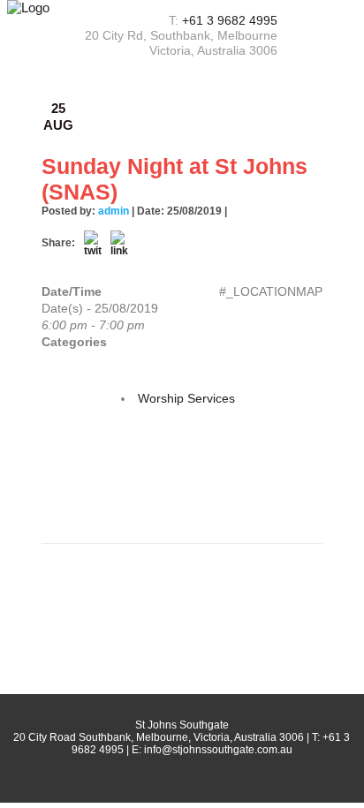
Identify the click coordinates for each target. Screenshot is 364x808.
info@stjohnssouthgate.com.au (218, 750)
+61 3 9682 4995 (229, 20)
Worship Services (186, 398)
